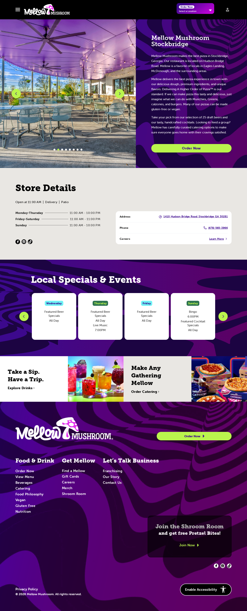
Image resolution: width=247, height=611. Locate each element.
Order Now (191, 148)
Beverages (23, 483)
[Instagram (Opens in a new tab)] (24, 241)
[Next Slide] (223, 316)
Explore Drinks (20, 388)
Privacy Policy (26, 589)
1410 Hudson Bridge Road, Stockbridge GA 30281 (195, 216)
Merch (67, 488)
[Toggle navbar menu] (17, 9)
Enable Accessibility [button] (201, 589)
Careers (68, 482)
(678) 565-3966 (218, 227)
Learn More (216, 238)
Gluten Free (25, 506)
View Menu (24, 477)
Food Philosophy (29, 494)
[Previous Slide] (24, 316)
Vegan (20, 500)
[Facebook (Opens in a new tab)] (17, 241)
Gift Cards (70, 477)
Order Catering (144, 391)
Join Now (187, 545)
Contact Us (112, 483)
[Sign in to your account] (227, 10)
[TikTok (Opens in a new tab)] (30, 241)
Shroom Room (74, 494)
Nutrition (23, 512)
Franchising (112, 471)
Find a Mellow (73, 471)
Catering (22, 489)
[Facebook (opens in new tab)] (216, 566)
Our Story (111, 477)
